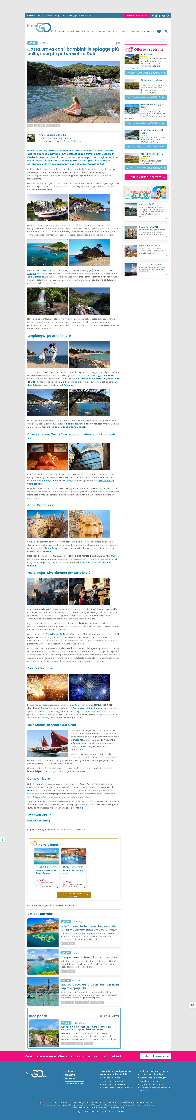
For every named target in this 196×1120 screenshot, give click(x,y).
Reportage (40, 126)
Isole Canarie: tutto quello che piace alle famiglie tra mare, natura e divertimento (89, 927)
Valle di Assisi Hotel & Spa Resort (151, 155)
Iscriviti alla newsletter (155, 1056)
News (115, 31)
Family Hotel (137, 31)
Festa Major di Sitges (57, 634)
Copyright (77, 1111)
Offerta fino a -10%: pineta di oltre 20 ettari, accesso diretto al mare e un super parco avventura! (153, 89)
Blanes (44, 708)
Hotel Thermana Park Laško (151, 131)
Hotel (66, 867)
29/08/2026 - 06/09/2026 (136, 73)
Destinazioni (73, 31)
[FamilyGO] (41, 28)
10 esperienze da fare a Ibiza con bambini (89, 957)
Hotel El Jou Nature (73, 870)
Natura (71, 943)
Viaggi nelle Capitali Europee (117, 1087)
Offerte (151, 31)
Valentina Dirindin (56, 134)
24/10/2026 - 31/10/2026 (135, 147)
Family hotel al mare (150, 1081)
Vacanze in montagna (114, 1081)
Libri (109, 31)
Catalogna (77, 867)
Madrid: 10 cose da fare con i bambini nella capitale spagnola (90, 986)
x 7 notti (156, 73)
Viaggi (85, 31)
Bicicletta (88, 1043)
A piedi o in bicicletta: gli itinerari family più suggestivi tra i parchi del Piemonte (86, 1028)
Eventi (94, 31)
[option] (30, 125)
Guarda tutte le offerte (146, 177)
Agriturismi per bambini (152, 1084)
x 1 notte (157, 147)
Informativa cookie (114, 1111)
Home (62, 31)
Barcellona (51, 548)
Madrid (77, 980)
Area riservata (75, 1083)
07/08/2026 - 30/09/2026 (135, 168)
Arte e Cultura (53, 126)
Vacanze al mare (111, 1077)
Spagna (44, 43)
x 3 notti (156, 97)
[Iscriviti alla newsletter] (193, 1005)
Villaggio (41, 867)
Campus (124, 31)
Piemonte (79, 1023)
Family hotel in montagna (153, 1077)
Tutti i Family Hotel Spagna (74, 895)
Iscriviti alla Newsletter (137, 15)
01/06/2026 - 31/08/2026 (135, 97)
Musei (102, 31)
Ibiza (76, 953)
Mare (30, 126)
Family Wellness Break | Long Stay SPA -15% (151, 162)
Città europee (67, 1002)
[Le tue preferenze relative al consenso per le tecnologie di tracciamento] (2, 839)
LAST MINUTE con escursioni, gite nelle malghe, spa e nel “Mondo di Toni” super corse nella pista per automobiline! (146, 63)
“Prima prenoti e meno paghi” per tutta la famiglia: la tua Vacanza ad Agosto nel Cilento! (145, 115)
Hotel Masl (146, 54)
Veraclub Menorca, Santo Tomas (46, 872)
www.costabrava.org (38, 820)
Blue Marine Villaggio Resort (151, 106)
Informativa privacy (93, 1111)
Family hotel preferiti (160, 31)
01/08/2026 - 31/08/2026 (135, 123)
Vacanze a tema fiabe (114, 1084)
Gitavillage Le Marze (151, 80)
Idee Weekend (96, 1002)
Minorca (53, 867)
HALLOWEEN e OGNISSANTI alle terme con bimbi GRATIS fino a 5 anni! (152, 139)
